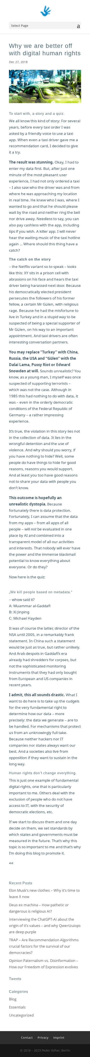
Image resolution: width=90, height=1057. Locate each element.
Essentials (17, 1007)
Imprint (58, 1037)
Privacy (43, 1037)
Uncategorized (21, 1015)
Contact (27, 1037)
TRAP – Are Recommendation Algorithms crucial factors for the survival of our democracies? (44, 946)
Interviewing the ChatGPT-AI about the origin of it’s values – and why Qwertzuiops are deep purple (45, 925)
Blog (12, 999)
